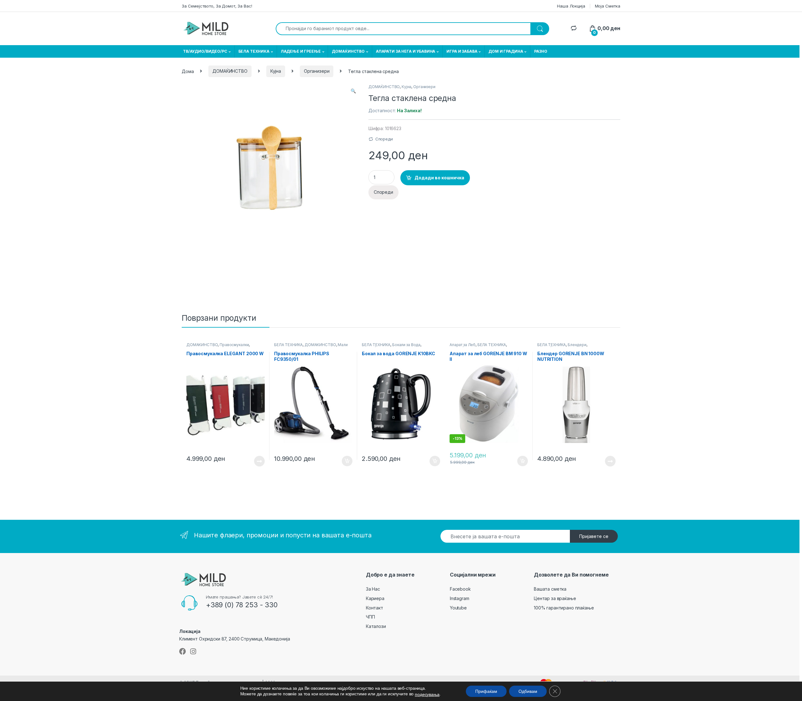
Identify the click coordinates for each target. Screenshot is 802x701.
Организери (317, 71)
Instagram (459, 598)
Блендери (577, 344)
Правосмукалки (234, 344)
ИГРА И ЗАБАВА (461, 51)
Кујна (275, 71)
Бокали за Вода (406, 344)
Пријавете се (593, 536)
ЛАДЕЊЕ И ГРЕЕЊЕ (301, 51)
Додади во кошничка (439, 177)
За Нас (373, 589)
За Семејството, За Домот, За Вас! (217, 5)
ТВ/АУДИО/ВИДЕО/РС (205, 51)
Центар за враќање (555, 598)
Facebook (460, 589)
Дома (188, 71)
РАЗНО (540, 51)
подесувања (427, 694)
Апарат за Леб (463, 344)
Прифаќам (486, 691)
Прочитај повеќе (255, 461)
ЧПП (370, 616)
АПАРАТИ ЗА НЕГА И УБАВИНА (405, 51)
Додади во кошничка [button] (342, 461)
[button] (353, 91)
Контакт (374, 607)
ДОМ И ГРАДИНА (505, 51)
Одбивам (527, 691)
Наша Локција (571, 5)
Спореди (384, 138)
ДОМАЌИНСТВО (348, 51)
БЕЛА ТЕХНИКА (253, 51)
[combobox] (403, 28)
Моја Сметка (607, 5)
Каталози (376, 626)
